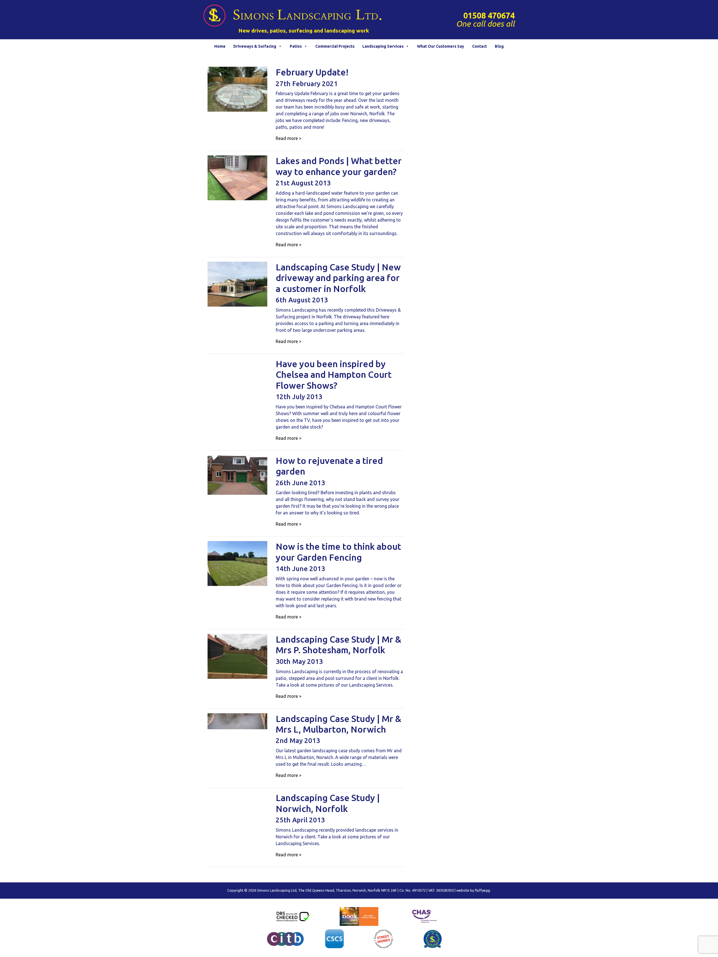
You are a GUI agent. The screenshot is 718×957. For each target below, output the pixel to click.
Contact (479, 46)
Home (219, 46)
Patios (296, 46)
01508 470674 (489, 15)
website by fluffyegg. (473, 890)
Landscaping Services (383, 46)
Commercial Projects (335, 46)
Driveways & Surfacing (254, 46)
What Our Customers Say (440, 46)
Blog (499, 46)
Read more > (289, 138)
